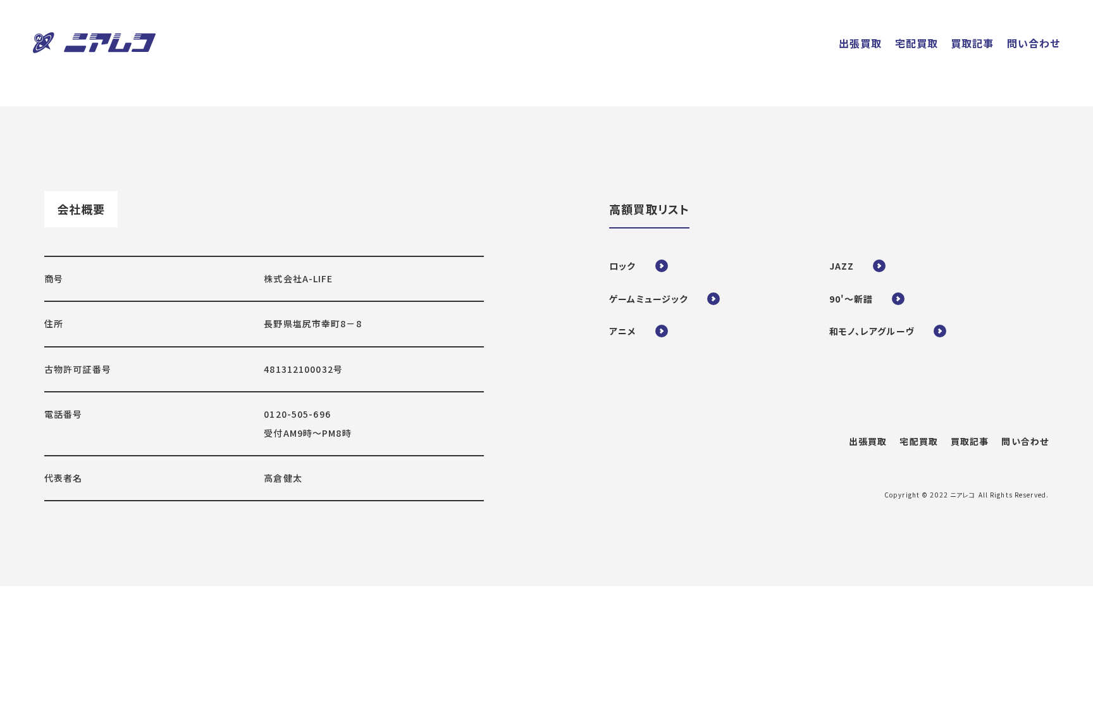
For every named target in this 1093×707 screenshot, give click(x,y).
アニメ (622, 331)
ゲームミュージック (648, 298)
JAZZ (841, 266)
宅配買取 (918, 441)
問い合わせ (1025, 441)
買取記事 (970, 441)
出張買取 (868, 441)
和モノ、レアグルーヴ (872, 331)
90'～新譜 (851, 298)
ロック (622, 266)
